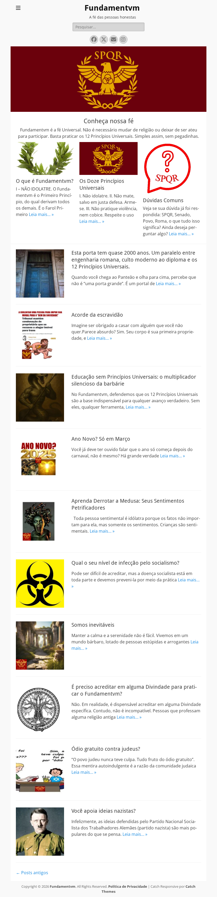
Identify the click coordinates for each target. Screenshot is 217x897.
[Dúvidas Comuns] (172, 168)
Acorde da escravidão (97, 315)
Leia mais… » (168, 283)
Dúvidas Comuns (163, 200)
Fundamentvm (112, 7)
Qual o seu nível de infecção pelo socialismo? (125, 563)
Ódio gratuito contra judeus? (105, 749)
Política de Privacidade (127, 886)
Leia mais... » (41, 214)
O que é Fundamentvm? (45, 181)
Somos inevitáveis (92, 625)
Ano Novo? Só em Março (100, 439)
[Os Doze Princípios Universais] (108, 158)
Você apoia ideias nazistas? (103, 811)
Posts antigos (32, 873)
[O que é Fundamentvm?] (45, 158)
